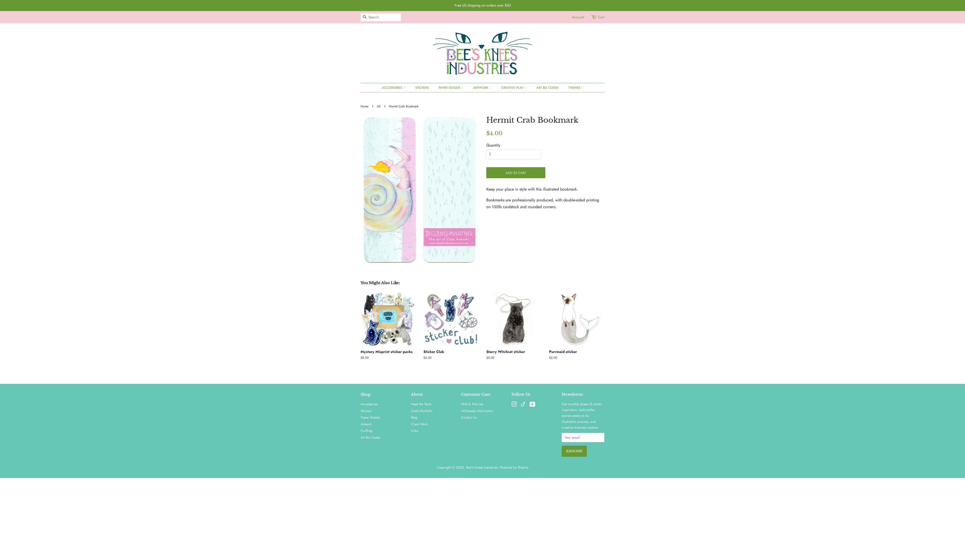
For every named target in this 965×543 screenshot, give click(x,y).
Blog (414, 417)
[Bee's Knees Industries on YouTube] (532, 405)
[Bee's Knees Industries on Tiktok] (523, 405)
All (378, 106)
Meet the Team (421, 403)
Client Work (419, 424)
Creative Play (512, 87)
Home (364, 106)
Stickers (422, 87)
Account (578, 17)
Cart (601, 17)
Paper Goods (450, 87)
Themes (574, 87)
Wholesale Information (477, 410)
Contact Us (468, 417)
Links (414, 430)
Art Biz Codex (547, 87)
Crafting (366, 430)
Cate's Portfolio (421, 410)
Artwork (481, 87)
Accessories (392, 87)
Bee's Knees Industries (482, 467)
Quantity (493, 145)
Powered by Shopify (514, 467)
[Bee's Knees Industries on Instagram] (514, 405)
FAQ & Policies (472, 403)
